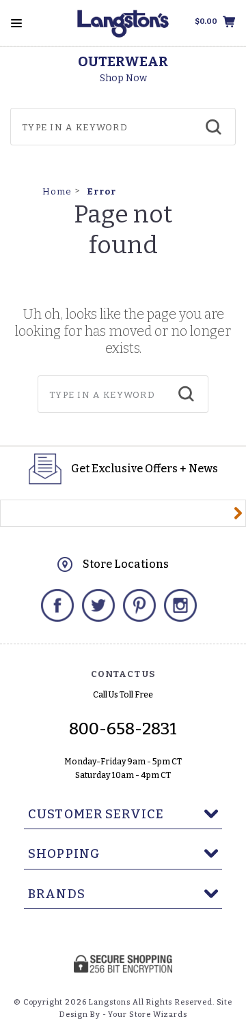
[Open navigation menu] (16, 23)
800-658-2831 (123, 728)
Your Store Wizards (147, 1014)
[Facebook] (57, 605)
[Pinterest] (139, 605)
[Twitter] (98, 605)
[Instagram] (180, 605)
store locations (126, 564)
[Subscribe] (238, 513)
